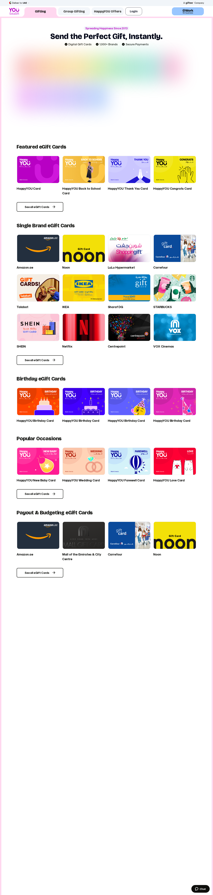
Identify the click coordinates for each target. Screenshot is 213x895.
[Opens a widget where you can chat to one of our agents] (200, 889)
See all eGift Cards (37, 207)
